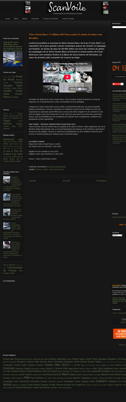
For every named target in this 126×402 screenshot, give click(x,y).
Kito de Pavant (50, 371)
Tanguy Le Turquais (20, 385)
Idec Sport (98, 368)
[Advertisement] (67, 25)
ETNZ (77, 365)
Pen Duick (48, 378)
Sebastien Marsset (56, 382)
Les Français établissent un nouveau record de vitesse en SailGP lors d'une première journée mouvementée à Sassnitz (12, 200)
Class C (13, 113)
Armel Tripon (92, 359)
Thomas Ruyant (64, 384)
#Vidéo (115, 303)
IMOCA (9, 123)
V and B (118, 384)
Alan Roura (15, 359)
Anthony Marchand (57, 359)
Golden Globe (7, 77)
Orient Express (17, 378)
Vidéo (45, 169)
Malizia (73, 374)
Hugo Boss (73, 368)
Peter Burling (58, 378)
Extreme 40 (17, 118)
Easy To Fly (86, 365)
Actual (6, 359)
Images (6, 273)
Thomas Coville (48, 384)
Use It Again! (108, 385)
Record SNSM (17, 142)
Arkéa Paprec (79, 359)
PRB (27, 377)
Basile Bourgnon (10, 362)
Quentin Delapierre (82, 378)
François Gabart (23, 368)
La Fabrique (75, 371)
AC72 (6, 113)
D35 (20, 116)
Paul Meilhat (37, 378)
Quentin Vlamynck (99, 378)
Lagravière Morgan (101, 371)
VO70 (20, 126)
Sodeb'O (102, 381)
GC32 (20, 121)
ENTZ (72, 365)
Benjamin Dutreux (26, 361)
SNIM (6, 144)
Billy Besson (41, 361)
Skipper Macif (89, 381)
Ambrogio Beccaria (40, 359)
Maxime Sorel (108, 374)
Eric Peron (96, 365)
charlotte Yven (56, 388)
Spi (5, 148)
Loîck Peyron (25, 374)
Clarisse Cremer (35, 365)
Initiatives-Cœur (112, 368)
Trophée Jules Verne (12, 88)
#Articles (122, 299)
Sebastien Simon (73, 381)
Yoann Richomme (41, 387)
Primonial (68, 378)
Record (19, 80)
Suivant (32, 181)
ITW (20, 271)
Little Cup (7, 142)
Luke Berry (37, 375)
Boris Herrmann (56, 361)
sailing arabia (15, 161)
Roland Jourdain (114, 378)
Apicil (69, 359)
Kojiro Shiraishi (63, 371)
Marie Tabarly (82, 375)
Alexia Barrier (27, 359)
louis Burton (66, 388)
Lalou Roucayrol (117, 371)
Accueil (66, 181)
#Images (115, 299)
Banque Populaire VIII (110, 359)
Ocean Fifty (10, 126)
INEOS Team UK (86, 369)
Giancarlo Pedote (38, 369)
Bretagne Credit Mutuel (76, 361)
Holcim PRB (62, 368)
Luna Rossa (47, 374)
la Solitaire (14, 97)
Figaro (10, 120)
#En (122, 301)
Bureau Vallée (95, 361)
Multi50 (19, 124)
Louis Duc (14, 375)
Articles (6, 265)
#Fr (119, 301)
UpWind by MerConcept (94, 385)
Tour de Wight (7, 157)
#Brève (115, 301)
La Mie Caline (86, 371)
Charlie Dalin (20, 365)
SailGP (8, 83)
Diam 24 (7, 118)
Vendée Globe (12, 90)
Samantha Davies (39, 381)
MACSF (58, 374)
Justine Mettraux (34, 371)
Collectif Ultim (14, 116)
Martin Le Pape (94, 375)
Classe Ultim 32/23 (57, 364)
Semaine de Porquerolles (14, 146)
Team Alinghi (34, 384)
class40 (6, 129)
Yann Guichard (9, 388)
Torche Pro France (13, 148)
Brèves (39, 169)
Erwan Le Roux (108, 365)
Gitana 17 (51, 368)
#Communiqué (120, 298)
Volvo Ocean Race (56, 169)
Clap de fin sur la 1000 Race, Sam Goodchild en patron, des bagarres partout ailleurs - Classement (12, 46)
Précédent (101, 181)
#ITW (113, 298)
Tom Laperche (79, 384)
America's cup (12, 139)
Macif (66, 374)
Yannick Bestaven (24, 387)
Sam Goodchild (22, 381)
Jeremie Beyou (18, 371)
